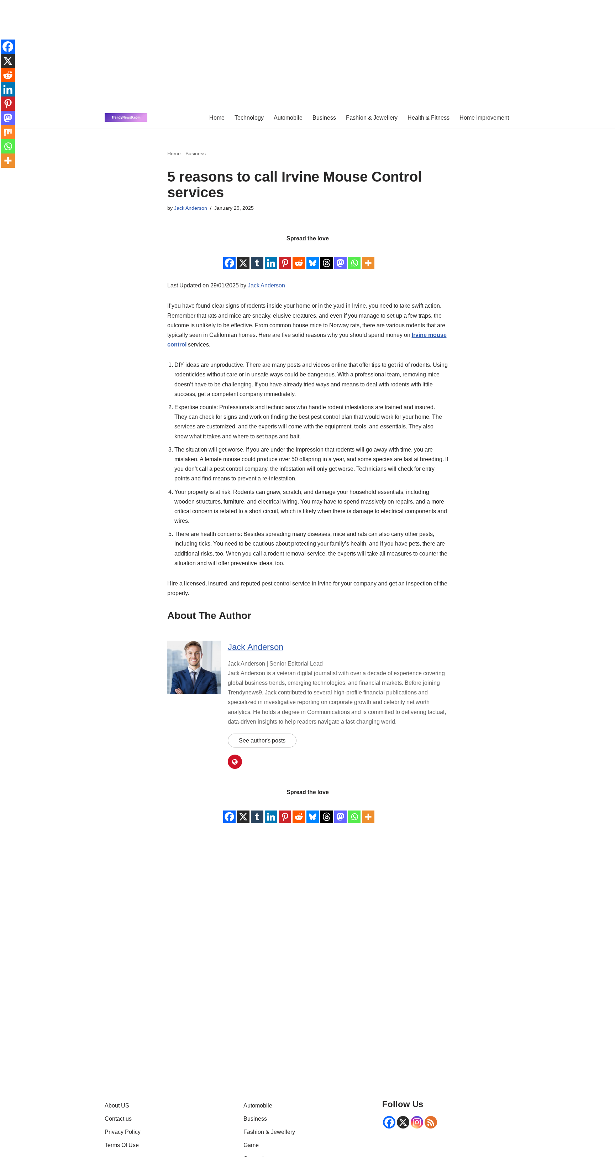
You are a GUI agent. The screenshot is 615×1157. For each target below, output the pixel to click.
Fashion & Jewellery (372, 118)
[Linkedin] (271, 257)
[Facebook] (229, 257)
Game (251, 1145)
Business (324, 118)
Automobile (288, 118)
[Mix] (8, 132)
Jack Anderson (190, 208)
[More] (368, 257)
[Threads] (326, 257)
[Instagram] (417, 1122)
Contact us (118, 1119)
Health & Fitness (429, 118)
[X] (243, 257)
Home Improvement (484, 118)
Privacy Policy (123, 1132)
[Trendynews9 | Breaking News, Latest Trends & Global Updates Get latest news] (126, 117)
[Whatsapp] (354, 257)
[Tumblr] (257, 257)
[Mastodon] (340, 257)
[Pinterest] (285, 257)
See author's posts (262, 741)
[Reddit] (299, 257)
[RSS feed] (431, 1122)
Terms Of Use (122, 1145)
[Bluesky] (312, 257)
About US (117, 1106)
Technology (249, 118)
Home (217, 118)
